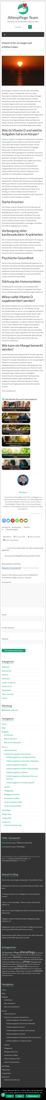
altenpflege (27, 952)
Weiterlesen (33, 1096)
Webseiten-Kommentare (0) (11, 568)
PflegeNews (6, 690)
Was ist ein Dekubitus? (12, 742)
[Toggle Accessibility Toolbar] (3, 1095)
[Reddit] (21, 519)
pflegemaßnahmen (34, 966)
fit (2, 962)
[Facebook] (4, 519)
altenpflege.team (36, 513)
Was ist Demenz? (10, 739)
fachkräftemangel (37, 959)
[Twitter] (8, 519)
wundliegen (13, 973)
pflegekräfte (22, 966)
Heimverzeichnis (10, 750)
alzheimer (5, 955)
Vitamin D (6, 139)
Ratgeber (5, 732)
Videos (4, 698)
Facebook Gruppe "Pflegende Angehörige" (17, 843)
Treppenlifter (7, 818)
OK (9, 1096)
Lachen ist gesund (8, 682)
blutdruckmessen (36, 955)
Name (4, 615)
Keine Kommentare (12, 540)
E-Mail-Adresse (8, 628)
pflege (26, 961)
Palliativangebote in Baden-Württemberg (22, 768)
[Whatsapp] (17, 519)
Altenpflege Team (23, 17)
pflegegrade (36, 964)
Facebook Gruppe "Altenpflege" (14, 847)
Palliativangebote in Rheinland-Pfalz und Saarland (23, 1037)
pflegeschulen (30, 968)
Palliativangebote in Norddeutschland (20, 757)
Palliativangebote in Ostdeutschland (20, 782)
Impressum (6, 822)
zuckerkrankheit (36, 973)
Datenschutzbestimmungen (18, 858)
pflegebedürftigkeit (16, 964)
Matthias (8, 537)
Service (4, 747)
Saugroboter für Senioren (24, 971)
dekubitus (10, 957)
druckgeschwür (6, 959)
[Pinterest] (13, 519)
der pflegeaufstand (27, 957)
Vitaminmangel (12, 529)
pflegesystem (5, 971)
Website (5, 639)
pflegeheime (13, 966)
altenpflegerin (39, 953)
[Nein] (43, 1094)
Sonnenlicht (16, 527)
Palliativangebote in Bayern (16, 765)
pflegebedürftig (35, 962)
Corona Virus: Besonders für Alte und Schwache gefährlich (22, 549)
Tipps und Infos (35, 537)
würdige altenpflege (25, 973)
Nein (20, 1096)
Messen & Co (7, 686)
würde (18, 973)
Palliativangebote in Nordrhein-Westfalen (22, 761)
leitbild (17, 962)
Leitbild (7, 787)
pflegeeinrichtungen (27, 964)
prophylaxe (12, 971)
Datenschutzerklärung (12, 825)
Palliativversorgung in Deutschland (17, 754)
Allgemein (5, 667)
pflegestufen (38, 968)
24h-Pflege (6, 810)
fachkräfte (27, 959)
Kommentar (7, 582)
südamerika (6, 973)
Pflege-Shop (6, 814)
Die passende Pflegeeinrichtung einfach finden (21, 557)
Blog (3, 728)
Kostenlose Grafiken (12, 798)
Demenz (5, 675)
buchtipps (4, 957)
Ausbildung (8, 735)
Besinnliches (6, 671)
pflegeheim (5, 966)
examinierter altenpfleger (17, 959)
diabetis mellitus (36, 957)
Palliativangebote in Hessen (17, 772)
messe (21, 962)
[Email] (26, 519)
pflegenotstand (20, 968)
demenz (17, 957)
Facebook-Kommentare (31, 568)
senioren (38, 970)
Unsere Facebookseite (12, 806)
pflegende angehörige (8, 968)
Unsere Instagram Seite (13, 802)
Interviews (6, 678)
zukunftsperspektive (7, 975)
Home (4, 724)
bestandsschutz (27, 955)
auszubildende (19, 955)
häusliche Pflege (9, 962)
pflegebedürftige (6, 964)
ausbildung (12, 955)
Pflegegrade (8, 791)
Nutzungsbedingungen (9, 860)
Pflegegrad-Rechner (11, 794)
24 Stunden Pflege (10, 952)
